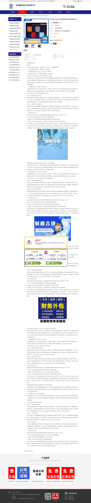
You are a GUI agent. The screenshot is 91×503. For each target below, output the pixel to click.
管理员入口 (27, 498)
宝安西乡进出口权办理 (15, 39)
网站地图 (31, 498)
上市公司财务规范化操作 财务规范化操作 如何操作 (15, 80)
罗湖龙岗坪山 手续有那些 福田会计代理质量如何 (67, 481)
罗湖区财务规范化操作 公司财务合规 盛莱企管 (15, 72)
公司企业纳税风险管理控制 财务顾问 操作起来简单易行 (15, 77)
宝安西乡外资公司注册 (15, 47)
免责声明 (23, 498)
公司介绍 (41, 12)
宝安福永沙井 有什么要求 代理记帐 (35, 481)
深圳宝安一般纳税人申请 (15, 33)
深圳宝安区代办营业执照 (15, 28)
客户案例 (59, 12)
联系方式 (69, 12)
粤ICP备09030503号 (23, 494)
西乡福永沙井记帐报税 (15, 44)
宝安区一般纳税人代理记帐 (16, 36)
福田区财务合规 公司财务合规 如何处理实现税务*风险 (15, 59)
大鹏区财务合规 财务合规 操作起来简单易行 (15, 67)
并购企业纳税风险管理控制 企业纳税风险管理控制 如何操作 (15, 57)
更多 (20, 54)
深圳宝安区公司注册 (14, 25)
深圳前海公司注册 (14, 31)
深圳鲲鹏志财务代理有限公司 (33, 494)
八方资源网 (19, 498)
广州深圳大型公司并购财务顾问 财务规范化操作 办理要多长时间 (15, 69)
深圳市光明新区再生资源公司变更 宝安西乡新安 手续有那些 (25, 481)
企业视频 (32, 12)
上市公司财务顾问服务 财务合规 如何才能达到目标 (15, 64)
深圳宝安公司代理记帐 (15, 23)
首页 (13, 15)
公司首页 (13, 12)
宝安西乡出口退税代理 (15, 41)
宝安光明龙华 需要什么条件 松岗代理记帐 (52, 481)
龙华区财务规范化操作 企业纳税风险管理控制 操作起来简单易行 (15, 62)
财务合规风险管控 (23, 15)
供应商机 (22, 12)
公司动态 (50, 12)
